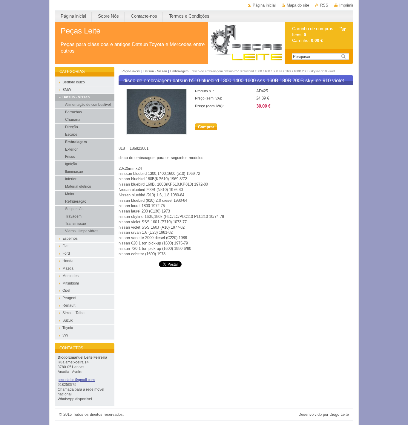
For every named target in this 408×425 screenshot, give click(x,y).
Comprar (206, 127)
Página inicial (264, 5)
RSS (324, 5)
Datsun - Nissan (155, 71)
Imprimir (346, 5)
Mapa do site (298, 5)
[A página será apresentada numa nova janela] (156, 133)
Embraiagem (179, 71)
